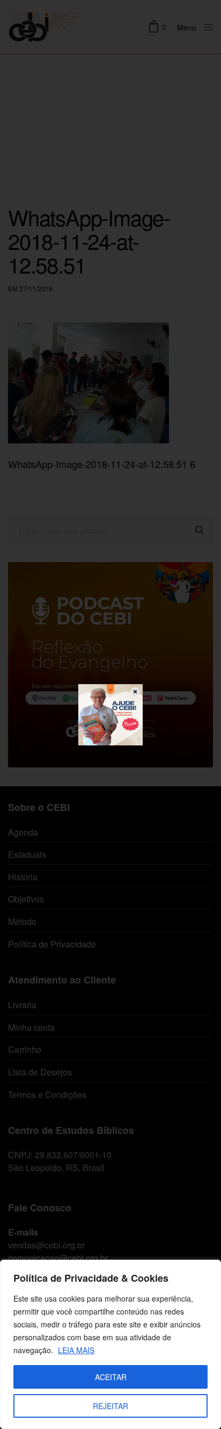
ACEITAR (111, 1376)
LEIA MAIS (76, 1350)
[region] (110, 1344)
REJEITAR (110, 1406)
